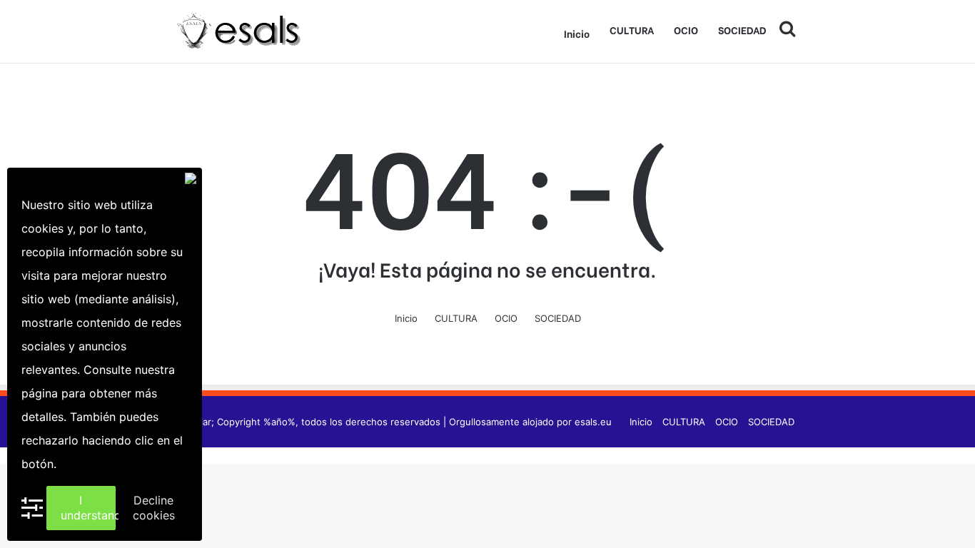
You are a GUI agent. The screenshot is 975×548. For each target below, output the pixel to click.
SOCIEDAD (742, 29)
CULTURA (632, 29)
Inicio (577, 33)
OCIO (686, 29)
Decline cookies (154, 507)
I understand (88, 507)
